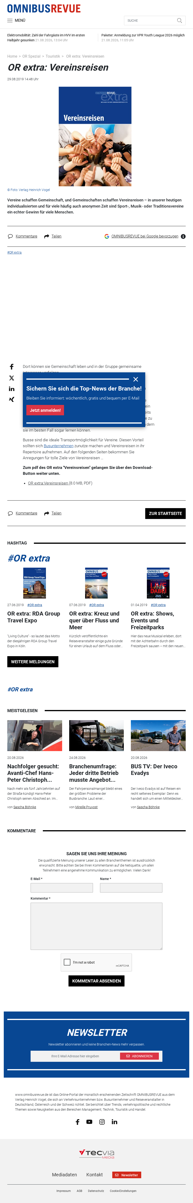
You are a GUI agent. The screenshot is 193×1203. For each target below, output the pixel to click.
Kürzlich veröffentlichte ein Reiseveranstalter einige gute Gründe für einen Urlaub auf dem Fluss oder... (96, 641)
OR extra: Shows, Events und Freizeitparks (152, 620)
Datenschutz (96, 1191)
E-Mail (35, 879)
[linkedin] (114, 1121)
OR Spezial (31, 56)
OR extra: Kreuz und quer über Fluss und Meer (94, 620)
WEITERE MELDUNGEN (33, 661)
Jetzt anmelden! (45, 410)
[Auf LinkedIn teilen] (11, 388)
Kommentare (26, 236)
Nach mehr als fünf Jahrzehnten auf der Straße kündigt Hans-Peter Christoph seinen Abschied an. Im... (33, 793)
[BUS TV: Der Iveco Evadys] (158, 735)
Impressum (63, 1191)
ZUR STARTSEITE (165, 513)
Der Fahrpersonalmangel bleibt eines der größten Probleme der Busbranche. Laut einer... (95, 793)
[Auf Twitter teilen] (11, 377)
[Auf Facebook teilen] (11, 366)
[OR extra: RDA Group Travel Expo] (34, 583)
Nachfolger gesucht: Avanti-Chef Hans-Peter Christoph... (33, 773)
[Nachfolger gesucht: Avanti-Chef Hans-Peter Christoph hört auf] (34, 735)
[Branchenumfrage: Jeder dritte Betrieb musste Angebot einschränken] (96, 735)
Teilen (56, 236)
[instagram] (102, 1121)
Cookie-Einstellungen (123, 1191)
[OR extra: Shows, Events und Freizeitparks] (158, 583)
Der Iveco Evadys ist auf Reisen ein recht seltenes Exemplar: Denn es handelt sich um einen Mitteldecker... (157, 793)
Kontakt (94, 1174)
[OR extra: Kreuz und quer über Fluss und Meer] (96, 583)
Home (12, 56)
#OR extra (28, 558)
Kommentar (39, 898)
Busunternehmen (58, 445)
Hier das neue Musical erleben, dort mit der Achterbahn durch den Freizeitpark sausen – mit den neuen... (158, 641)
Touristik (53, 56)
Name (104, 879)
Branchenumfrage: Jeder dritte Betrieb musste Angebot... (94, 773)
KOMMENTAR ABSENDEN (96, 980)
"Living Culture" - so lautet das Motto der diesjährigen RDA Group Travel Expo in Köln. (33, 641)
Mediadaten (64, 1174)
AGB (79, 1191)
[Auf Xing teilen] (11, 399)
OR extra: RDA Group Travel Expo (33, 617)
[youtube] (89, 1121)
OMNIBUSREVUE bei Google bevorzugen (145, 236)
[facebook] (77, 1121)
